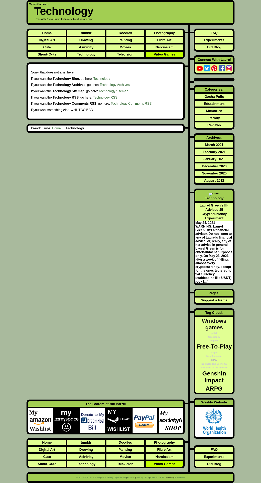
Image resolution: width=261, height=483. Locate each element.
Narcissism (164, 47)
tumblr (86, 33)
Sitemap (139, 477)
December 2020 (214, 166)
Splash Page (120, 477)
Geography (214, 337)
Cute (47, 47)
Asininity (86, 47)
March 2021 (214, 145)
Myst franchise (214, 356)
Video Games (37, 4)
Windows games (214, 324)
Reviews (214, 125)
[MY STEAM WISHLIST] (119, 420)
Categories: (214, 89)
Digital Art (47, 40)
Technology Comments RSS (131, 103)
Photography (164, 33)
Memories (214, 111)
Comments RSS (157, 477)
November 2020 (214, 173)
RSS (147, 477)
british (214, 333)
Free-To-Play (214, 346)
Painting (125, 40)
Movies (125, 47)
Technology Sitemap (113, 91)
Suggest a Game (214, 300)
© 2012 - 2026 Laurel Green (88, 477)
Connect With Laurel (214, 60)
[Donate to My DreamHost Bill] (93, 420)
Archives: (214, 137)
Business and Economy (214, 364)
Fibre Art (164, 40)
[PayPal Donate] (146, 420)
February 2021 (214, 152)
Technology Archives (115, 85)
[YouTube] (200, 68)
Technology (86, 54)
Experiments (214, 40)
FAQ (214, 33)
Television (125, 54)
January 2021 (214, 159)
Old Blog (214, 47)
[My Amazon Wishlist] (41, 420)
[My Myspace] (67, 420)
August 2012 (214, 180)
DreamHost (180, 477)
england (214, 340)
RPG (214, 360)
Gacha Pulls (214, 96)
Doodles (125, 33)
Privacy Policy (107, 477)
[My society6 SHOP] (171, 420)
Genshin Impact (214, 377)
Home (47, 33)
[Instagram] (229, 68)
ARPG (214, 388)
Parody (214, 118)
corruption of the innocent (214, 367)
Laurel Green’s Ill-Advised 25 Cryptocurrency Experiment (214, 211)
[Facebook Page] (222, 68)
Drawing (86, 40)
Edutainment (214, 104)
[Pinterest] (214, 68)
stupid (214, 352)
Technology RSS (105, 97)
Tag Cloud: (214, 313)
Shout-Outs (47, 54)
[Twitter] (207, 68)
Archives (131, 477)
